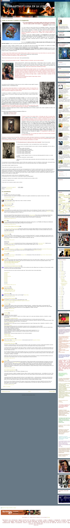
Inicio (29, 391)
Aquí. (59, 40)
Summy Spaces (7, 286)
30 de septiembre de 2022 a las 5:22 (10, 284)
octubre (62, 274)
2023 (61, 265)
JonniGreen (6, 312)
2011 (61, 308)
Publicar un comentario (6, 386)
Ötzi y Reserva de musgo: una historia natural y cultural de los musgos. (66, 152)
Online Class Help (11, 308)
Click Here (5, 273)
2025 (61, 262)
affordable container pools (8, 289)
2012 (61, 306)
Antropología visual (63, 211)
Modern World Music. (62, 80)
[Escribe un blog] (19, 187)
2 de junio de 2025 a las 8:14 (8, 336)
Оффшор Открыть (7, 334)
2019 (61, 296)
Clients (5, 258)
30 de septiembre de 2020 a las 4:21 (10, 218)
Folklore (64, 210)
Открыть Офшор (7, 314)
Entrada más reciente (6, 391)
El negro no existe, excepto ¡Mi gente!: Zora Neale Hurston (66, 161)
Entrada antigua (52, 391)
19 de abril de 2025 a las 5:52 (9, 310)
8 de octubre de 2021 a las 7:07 (9, 256)
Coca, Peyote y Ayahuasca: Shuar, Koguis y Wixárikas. (66, 124)
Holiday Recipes (7, 293)
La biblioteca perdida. (62, 75)
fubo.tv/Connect (6, 238)
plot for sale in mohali (16, 362)
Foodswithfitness (7, 272)
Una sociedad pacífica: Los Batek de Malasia (66, 134)
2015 (61, 302)
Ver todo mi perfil (61, 29)
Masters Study (26, 294)
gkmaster (5, 247)
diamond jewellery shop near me (9, 343)
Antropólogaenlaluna (7, 199)
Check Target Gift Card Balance (9, 338)
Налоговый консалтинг (8, 325)
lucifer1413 (6, 208)
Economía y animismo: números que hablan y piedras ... (64, 280)
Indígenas (61, 194)
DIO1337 (5, 220)
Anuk (5, 193)
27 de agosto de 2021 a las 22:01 (9, 245)
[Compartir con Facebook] (21, 187)
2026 (61, 261)
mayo (62, 288)
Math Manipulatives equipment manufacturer (22, 300)
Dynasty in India (23, 254)
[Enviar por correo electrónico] (18, 187)
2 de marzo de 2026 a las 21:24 (9, 384)
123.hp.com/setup (32, 215)
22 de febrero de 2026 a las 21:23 (9, 358)
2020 (61, 270)
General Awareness (12, 254)
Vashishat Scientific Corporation (9, 298)
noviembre (63, 273)
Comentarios (62, 175)
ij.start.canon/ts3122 (11, 243)
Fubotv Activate (6, 234)
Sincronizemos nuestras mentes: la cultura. (66, 95)
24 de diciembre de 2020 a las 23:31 (10, 224)
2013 (61, 305)
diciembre (62, 271)
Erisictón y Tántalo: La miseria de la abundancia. (66, 106)
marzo (62, 291)
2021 (61, 268)
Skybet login (41, 244)
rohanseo (5, 360)
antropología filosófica (8, 188)
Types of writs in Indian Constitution (46, 254)
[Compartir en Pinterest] (22, 187)
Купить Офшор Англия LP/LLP (9, 322)
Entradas (61, 173)
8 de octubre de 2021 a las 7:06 (9, 251)
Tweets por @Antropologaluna (64, 70)
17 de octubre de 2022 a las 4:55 (9, 291)
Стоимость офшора (7, 335)
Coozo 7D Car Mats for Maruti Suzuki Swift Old (12, 261)
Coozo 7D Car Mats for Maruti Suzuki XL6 (11, 262)
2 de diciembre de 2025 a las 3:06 (9, 341)
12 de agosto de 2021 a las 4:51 (9, 239)
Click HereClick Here (7, 276)
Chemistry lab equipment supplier (9, 300)
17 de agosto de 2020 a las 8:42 (9, 197)
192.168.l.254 (49, 211)
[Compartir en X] (20, 187)
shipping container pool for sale (9, 290)
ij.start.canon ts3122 (41, 243)
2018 (61, 297)
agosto (62, 277)
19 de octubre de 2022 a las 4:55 (9, 296)
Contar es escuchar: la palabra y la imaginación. (64, 284)
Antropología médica (62, 213)
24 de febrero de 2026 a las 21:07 (9, 367)
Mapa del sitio (61, 103)
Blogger (49, 517)
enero (62, 294)
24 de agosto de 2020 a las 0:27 (9, 206)
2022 (61, 267)
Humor (66, 208)
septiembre (63, 276)
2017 (61, 299)
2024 (61, 264)
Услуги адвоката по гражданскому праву (11, 318)
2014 (61, 303)
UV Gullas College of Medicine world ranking (11, 226)
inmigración (61, 212)
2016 (61, 300)
